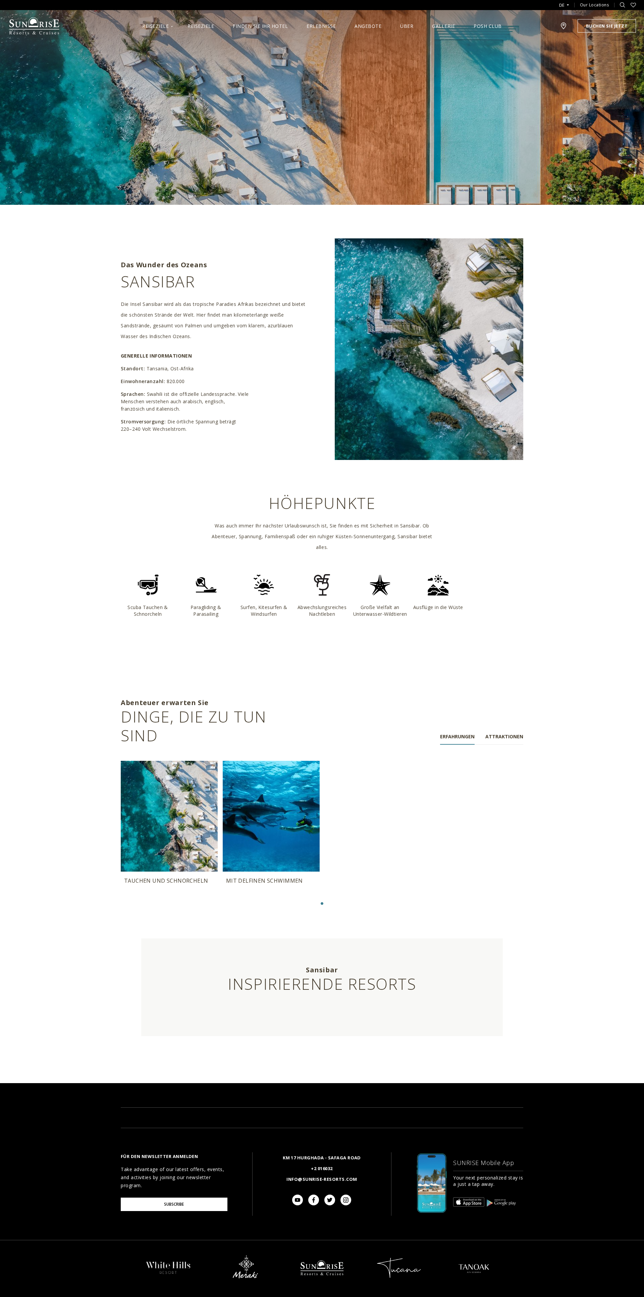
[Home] (322, 1281)
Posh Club (488, 26)
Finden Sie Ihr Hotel (260, 26)
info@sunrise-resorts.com (321, 1179)
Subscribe (174, 1204)
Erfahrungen (457, 736)
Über (406, 26)
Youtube (297, 1200)
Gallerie (443, 26)
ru (564, 24)
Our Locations (594, 5)
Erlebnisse (321, 26)
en (564, 13)
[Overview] (168, 1274)
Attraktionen (504, 736)
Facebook (313, 1200)
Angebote (368, 26)
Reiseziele (155, 26)
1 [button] (322, 903)
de (562, 5)
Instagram (345, 1200)
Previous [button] (127, 818)
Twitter (329, 1200)
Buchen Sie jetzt (607, 26)
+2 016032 (321, 1168)
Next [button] (516, 818)
